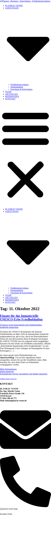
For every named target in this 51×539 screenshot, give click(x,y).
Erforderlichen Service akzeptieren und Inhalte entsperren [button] (23, 374)
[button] (25, 154)
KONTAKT (10, 99)
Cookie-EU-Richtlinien (40, 536)
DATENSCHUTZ (7, 536)
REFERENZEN (12, 96)
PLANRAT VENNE (14, 5)
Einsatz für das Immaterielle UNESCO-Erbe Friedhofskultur (21, 317)
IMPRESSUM (23, 536)
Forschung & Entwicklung (21, 89)
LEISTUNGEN (6, 522)
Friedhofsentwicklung (19, 84)
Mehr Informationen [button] (8, 369)
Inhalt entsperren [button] (7, 371)
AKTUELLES (11, 94)
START (3, 519)
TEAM (8, 92)
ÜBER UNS (5, 524)
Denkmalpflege (16, 87)
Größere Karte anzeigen (8, 379)
